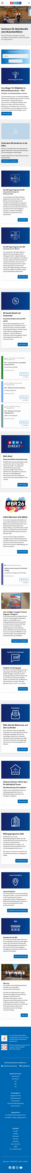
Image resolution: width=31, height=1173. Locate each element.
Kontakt (15, 1131)
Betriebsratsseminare (15, 1074)
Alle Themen (15, 1079)
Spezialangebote (15, 1093)
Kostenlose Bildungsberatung (15, 1103)
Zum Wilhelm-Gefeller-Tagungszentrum (15, 1117)
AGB (20, 1161)
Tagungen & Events (15, 1095)
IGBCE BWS (15, 1128)
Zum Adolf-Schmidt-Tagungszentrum (15, 1115)
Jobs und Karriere (15, 1144)
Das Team (15, 1139)
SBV (15, 1084)
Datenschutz (14, 1161)
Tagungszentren (15, 1112)
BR (15, 1086)
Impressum (6, 1161)
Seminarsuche (15, 1076)
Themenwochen (15, 1101)
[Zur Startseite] (15, 3)
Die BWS (15, 1133)
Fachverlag (16, 1141)
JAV (16, 1081)
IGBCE (15, 1146)
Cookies (25, 1161)
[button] (15, 56)
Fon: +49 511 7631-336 (15, 1149)
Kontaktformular (17, 683)
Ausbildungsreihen (15, 1098)
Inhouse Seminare (15, 1106)
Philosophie (15, 1136)
